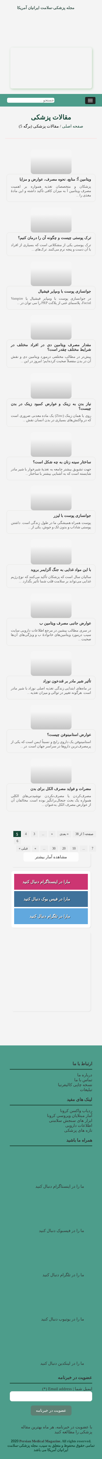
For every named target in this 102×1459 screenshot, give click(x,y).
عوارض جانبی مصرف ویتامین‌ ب (65, 623)
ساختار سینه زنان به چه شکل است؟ (62, 462)
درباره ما (84, 1075)
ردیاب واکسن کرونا (76, 1111)
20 (64, 848)
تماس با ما (83, 1080)
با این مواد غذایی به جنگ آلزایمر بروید (61, 570)
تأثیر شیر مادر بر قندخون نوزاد (67, 681)
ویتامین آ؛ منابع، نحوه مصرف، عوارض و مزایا (55, 179)
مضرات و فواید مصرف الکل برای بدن (60, 789)
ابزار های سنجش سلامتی (70, 1120)
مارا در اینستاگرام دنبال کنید (46, 882)
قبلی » (23, 848)
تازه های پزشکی (78, 1130)
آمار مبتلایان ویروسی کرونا (69, 1115)
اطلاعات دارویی (78, 1125)
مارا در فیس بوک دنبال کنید (47, 899)
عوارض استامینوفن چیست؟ (69, 735)
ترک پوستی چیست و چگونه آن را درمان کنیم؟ (54, 238)
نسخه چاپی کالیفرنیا (75, 1085)
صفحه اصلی (72, 126)
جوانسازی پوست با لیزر (72, 516)
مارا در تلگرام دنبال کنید (50, 916)
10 (74, 848)
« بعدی (64, 834)
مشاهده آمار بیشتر (51, 857)
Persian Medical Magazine (39, 1441)
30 (53, 848)
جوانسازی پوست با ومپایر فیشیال (64, 291)
